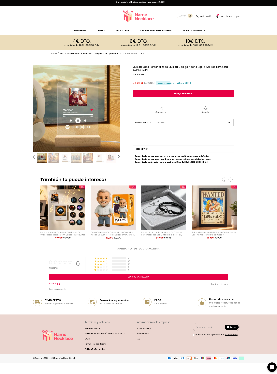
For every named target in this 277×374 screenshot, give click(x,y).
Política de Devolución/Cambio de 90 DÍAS (105, 333)
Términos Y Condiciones (96, 344)
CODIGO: (92, 45)
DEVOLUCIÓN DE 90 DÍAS (196, 162)
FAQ (138, 338)
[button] (185, 15)
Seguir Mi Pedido (93, 328)
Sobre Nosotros (144, 328)
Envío (87, 338)
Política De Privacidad (95, 349)
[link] (101, 31)
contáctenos (143, 333)
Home (54, 53)
